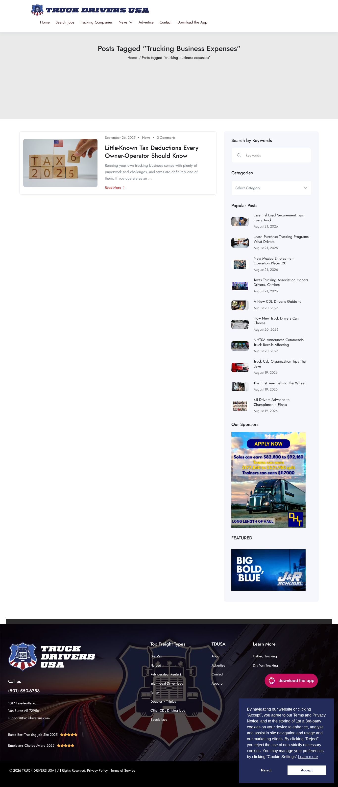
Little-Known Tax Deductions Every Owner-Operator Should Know (151, 151)
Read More (113, 187)
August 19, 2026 (266, 372)
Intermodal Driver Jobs (166, 683)
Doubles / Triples (163, 701)
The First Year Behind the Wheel (279, 383)
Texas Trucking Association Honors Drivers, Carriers (281, 282)
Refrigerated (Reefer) (165, 674)
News (124, 22)
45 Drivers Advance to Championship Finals (272, 402)
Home (45, 22)
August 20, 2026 (266, 307)
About (216, 656)
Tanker (155, 692)
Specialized (159, 719)
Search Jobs (65, 22)
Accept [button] (307, 770)
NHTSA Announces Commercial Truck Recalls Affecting (279, 342)
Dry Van (156, 656)
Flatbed (155, 665)
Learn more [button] (308, 757)
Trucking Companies (96, 22)
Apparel (217, 683)
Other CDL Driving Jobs (167, 710)
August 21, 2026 (266, 226)
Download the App (192, 22)
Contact (165, 22)
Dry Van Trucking (265, 665)
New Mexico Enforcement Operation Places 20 (274, 261)
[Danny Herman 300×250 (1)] (268, 479)
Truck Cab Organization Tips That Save (280, 364)
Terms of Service (123, 770)
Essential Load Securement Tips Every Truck (279, 217)
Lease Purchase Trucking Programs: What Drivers (282, 239)
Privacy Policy (97, 770)
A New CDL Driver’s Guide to (277, 301)
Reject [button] (266, 770)
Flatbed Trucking (265, 656)
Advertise (146, 22)
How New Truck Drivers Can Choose (276, 321)
